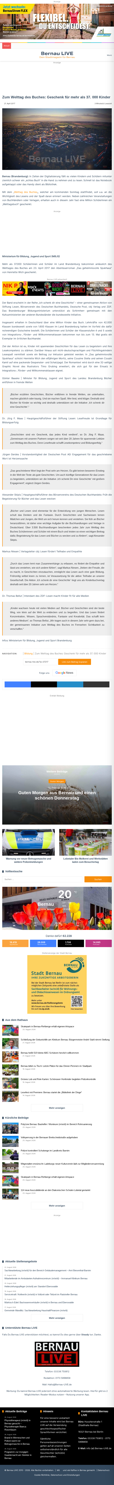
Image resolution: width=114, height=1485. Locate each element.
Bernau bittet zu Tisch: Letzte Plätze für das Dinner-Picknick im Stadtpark (56, 1066)
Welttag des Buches (25, 192)
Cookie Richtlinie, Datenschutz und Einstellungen (57, 1475)
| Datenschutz (103, 1470)
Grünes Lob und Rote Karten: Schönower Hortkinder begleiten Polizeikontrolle (58, 1079)
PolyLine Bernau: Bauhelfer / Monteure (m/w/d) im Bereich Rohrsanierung (56, 1124)
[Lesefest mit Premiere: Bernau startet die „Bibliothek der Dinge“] (10, 1096)
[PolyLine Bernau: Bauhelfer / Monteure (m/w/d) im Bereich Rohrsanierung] (10, 1128)
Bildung (28, 653)
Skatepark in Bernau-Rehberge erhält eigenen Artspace (47, 1026)
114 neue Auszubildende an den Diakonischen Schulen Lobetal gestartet (55, 1190)
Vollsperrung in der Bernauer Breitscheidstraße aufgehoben (49, 1137)
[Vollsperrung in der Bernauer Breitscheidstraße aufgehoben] (10, 1141)
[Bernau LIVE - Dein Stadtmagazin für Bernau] (57, 55)
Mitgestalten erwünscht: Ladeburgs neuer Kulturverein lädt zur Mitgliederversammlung (62, 1163)
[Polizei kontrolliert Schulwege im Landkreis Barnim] (10, 1154)
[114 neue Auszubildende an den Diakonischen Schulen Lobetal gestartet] (10, 1194)
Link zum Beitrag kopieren (74, 662)
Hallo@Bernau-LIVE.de (60, 1384)
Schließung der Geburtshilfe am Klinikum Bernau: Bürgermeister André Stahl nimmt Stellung (65, 1039)
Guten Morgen (57, 781)
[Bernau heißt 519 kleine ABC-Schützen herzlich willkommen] (10, 1056)
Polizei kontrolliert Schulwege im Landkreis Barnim (45, 1150)
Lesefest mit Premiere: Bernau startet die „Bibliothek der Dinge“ (51, 1092)
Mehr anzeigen (57, 1107)
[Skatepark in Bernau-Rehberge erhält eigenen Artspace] (10, 1030)
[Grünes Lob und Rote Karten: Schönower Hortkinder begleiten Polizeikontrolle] (10, 1083)
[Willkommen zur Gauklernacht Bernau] (57, 78)
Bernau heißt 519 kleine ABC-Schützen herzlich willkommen (50, 1053)
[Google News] (64, 673)
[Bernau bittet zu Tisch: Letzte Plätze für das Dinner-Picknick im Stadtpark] (10, 1070)
